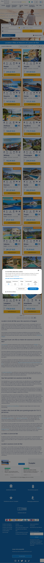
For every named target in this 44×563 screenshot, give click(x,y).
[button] (22, 278)
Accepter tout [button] (33, 288)
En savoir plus (16, 276)
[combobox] (38, 270)
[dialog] (22, 281)
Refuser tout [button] (21, 288)
